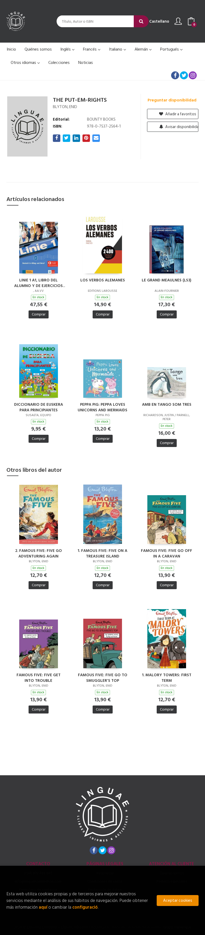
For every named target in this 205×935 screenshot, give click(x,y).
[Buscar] (141, 21)
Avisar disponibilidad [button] (181, 127)
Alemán (142, 49)
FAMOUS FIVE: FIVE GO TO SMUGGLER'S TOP (102, 677)
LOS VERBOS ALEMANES (102, 280)
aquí (43, 907)
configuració (85, 907)
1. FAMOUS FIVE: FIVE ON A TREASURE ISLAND (102, 553)
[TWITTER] (184, 75)
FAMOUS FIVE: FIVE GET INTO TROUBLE (39, 677)
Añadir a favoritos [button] (180, 114)
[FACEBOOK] (175, 75)
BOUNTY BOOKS (101, 119)
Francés (90, 49)
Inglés (66, 49)
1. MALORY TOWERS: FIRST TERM (166, 677)
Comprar (38, 314)
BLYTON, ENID (65, 107)
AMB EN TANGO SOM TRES (166, 405)
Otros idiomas (24, 62)
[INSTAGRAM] (193, 75)
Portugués (170, 49)
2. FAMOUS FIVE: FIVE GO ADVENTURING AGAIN (38, 553)
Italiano (116, 49)
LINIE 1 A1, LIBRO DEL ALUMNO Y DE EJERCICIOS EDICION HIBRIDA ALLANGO (38, 282)
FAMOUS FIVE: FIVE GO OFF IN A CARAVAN (166, 553)
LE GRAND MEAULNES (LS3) (166, 280)
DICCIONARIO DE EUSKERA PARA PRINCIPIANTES (38, 407)
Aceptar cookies (177, 900)
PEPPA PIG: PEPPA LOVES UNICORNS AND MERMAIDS (102, 407)
